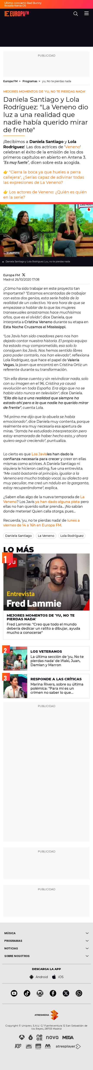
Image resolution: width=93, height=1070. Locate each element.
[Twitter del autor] (23, 275)
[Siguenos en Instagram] (40, 995)
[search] (76, 14)
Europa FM (10, 81)
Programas (30, 81)
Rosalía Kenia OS (15, 5)
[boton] (67, 933)
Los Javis (39, 454)
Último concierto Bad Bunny (23, 3)
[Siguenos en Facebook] (53, 995)
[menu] (86, 13)
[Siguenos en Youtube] (14, 995)
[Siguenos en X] (66, 995)
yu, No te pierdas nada (56, 81)
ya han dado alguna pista (57, 502)
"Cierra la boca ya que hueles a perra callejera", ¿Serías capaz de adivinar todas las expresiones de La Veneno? (43, 177)
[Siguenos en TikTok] (27, 995)
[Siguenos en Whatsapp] (79, 995)
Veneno (72, 147)
